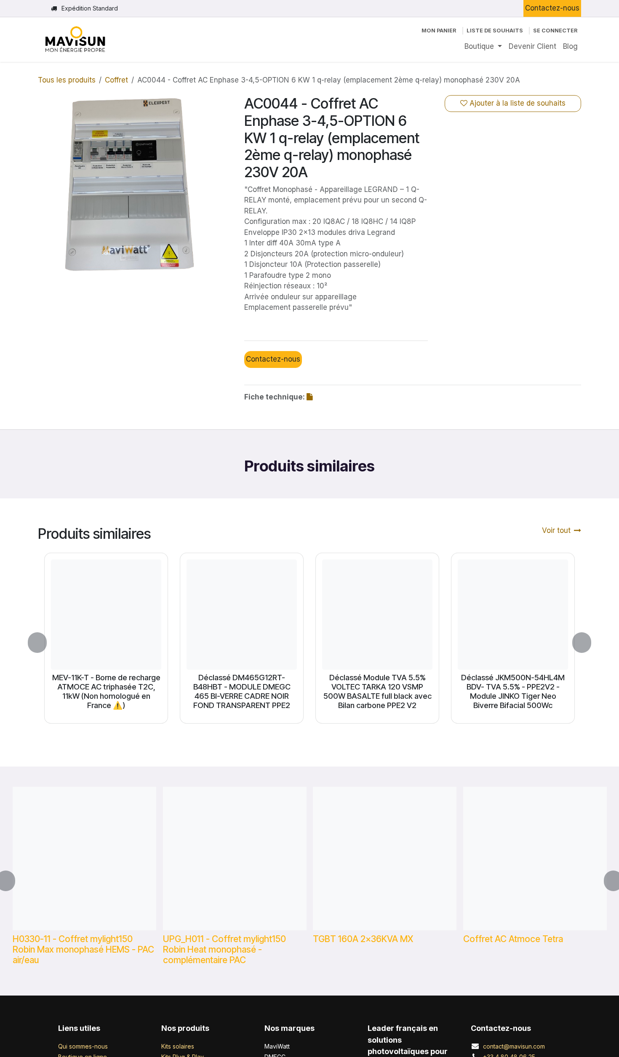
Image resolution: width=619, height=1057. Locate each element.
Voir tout (556, 530)
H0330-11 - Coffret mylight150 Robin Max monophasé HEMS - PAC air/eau (83, 949)
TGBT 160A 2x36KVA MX (363, 938)
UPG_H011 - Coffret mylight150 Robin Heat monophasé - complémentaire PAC (224, 949)
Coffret (116, 80)
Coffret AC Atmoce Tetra (513, 938)
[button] (42, 643)
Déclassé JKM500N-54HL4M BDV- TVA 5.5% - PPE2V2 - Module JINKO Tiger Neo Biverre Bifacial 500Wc (513, 691)
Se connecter (555, 30)
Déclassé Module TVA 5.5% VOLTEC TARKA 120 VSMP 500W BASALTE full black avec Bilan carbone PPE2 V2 (377, 691)
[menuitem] (483, 47)
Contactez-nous (552, 8)
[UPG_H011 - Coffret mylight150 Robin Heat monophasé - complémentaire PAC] (235, 858)
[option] (309, 643)
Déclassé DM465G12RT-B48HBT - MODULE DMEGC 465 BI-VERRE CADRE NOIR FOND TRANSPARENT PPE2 (242, 691)
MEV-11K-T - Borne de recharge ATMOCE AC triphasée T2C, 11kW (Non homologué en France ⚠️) (106, 691)
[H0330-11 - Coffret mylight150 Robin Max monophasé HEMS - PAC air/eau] (84, 858)
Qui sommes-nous (83, 1046)
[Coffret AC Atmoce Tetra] (535, 858)
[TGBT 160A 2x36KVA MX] (384, 858)
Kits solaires (177, 1046)
